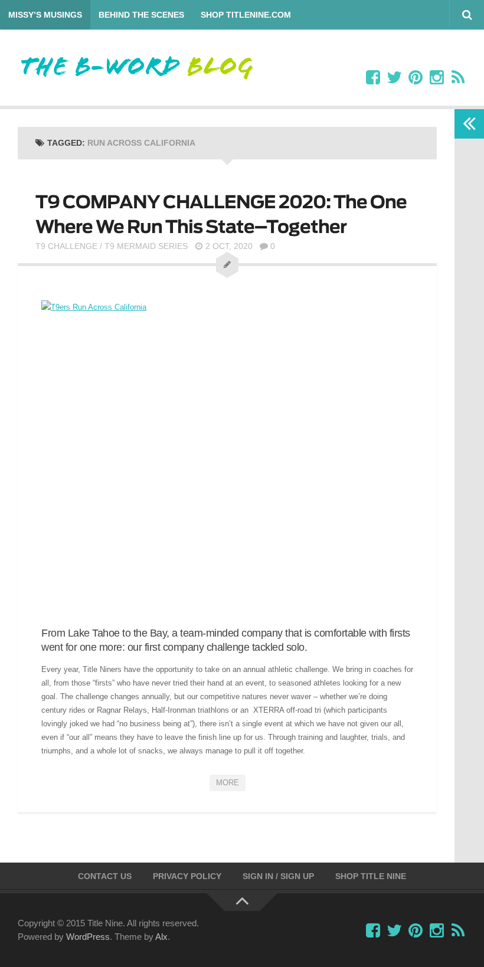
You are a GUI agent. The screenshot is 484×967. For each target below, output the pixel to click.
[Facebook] (373, 78)
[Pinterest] (415, 78)
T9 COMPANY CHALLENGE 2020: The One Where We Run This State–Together (221, 214)
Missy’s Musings (45, 14)
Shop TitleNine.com (246, 14)
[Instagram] (437, 78)
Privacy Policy (187, 876)
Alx (161, 937)
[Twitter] (394, 78)
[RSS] (458, 78)
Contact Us (105, 876)
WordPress (88, 937)
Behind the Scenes (141, 14)
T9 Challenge (66, 246)
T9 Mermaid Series (146, 246)
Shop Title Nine (370, 876)
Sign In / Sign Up (278, 876)
